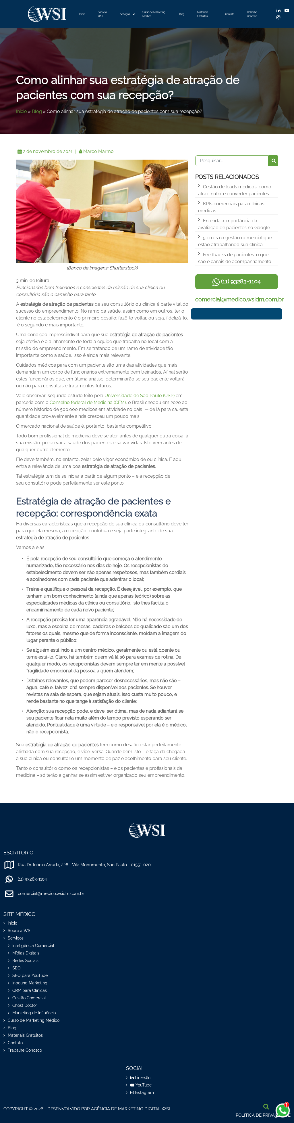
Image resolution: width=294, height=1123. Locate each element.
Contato (229, 14)
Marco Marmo (98, 151)
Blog (182, 14)
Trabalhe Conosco (252, 14)
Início (82, 14)
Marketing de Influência (34, 1013)
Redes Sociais (25, 960)
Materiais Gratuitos (202, 14)
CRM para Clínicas (29, 990)
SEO (16, 968)
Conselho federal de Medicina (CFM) (88, 402)
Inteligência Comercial (33, 945)
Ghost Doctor (24, 1005)
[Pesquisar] (273, 160)
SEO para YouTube (30, 975)
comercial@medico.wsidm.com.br (239, 299)
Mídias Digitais (25, 953)
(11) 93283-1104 (240, 281)
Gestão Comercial (29, 998)
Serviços (125, 14)
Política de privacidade (263, 1115)
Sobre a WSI (102, 14)
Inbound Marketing (29, 983)
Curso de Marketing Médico (153, 14)
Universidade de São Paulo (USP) (140, 395)
